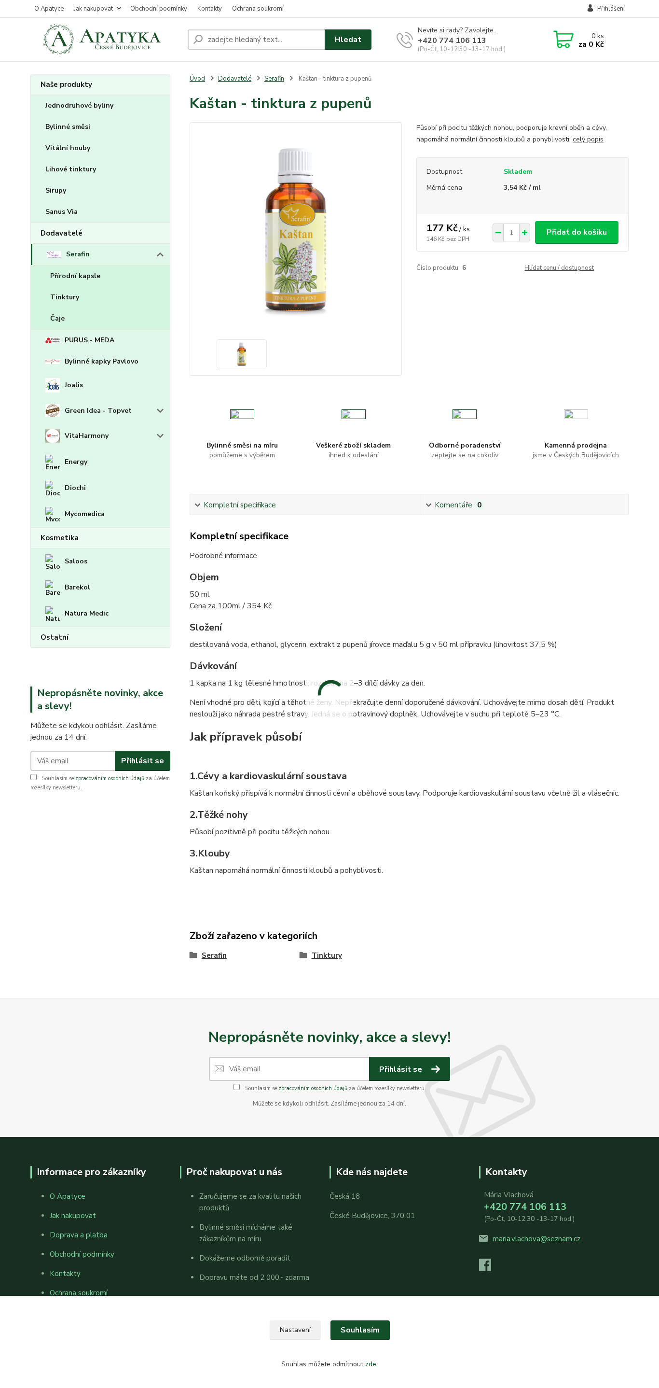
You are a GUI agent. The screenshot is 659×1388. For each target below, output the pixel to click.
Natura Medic (87, 613)
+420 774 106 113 (452, 40)
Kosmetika (60, 538)
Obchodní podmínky (158, 8)
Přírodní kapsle (75, 275)
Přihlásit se (142, 761)
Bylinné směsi (67, 126)
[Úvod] (105, 39)
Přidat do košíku (577, 232)
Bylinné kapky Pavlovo (101, 361)
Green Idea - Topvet (98, 410)
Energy (76, 461)
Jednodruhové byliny (79, 105)
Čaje (57, 318)
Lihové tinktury (70, 169)
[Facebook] (490, 1268)
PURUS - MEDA (89, 340)
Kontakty (209, 8)
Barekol (77, 587)
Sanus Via (61, 211)
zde (370, 1364)
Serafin (78, 254)
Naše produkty (66, 84)
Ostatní (55, 637)
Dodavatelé (61, 233)
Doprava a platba (79, 1235)
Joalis (74, 385)
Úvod (197, 78)
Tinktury (64, 297)
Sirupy (55, 190)
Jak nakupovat (93, 8)
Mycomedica (85, 514)
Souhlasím (360, 1330)
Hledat (348, 39)
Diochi (75, 487)
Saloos (76, 561)
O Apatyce (49, 8)
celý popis (588, 139)
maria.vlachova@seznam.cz (536, 1239)
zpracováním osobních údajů (109, 778)
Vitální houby (67, 148)
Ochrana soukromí (258, 8)
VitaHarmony (87, 435)
